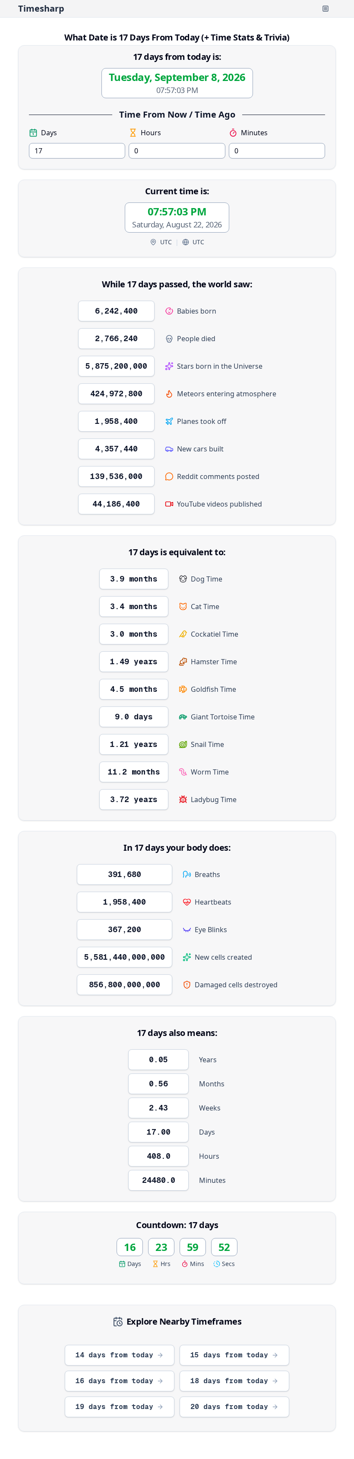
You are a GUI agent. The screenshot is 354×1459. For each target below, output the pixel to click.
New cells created (223, 957)
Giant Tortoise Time (223, 717)
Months (211, 1084)
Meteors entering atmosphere (226, 393)
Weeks (210, 1108)
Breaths (207, 874)
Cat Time (205, 606)
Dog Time (206, 579)
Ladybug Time (214, 799)
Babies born (196, 311)
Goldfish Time (213, 689)
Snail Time (207, 744)
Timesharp (41, 8)
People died (196, 338)
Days (49, 132)
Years (208, 1059)
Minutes (254, 132)
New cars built (200, 449)
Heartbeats (213, 902)
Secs (228, 1264)
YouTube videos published (219, 504)
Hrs (166, 1264)
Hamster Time (214, 661)
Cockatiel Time (214, 634)
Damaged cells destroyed (236, 984)
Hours (151, 132)
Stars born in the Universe (219, 366)
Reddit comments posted (218, 476)
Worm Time (210, 772)
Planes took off (201, 421)
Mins (197, 1264)
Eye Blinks (211, 929)
